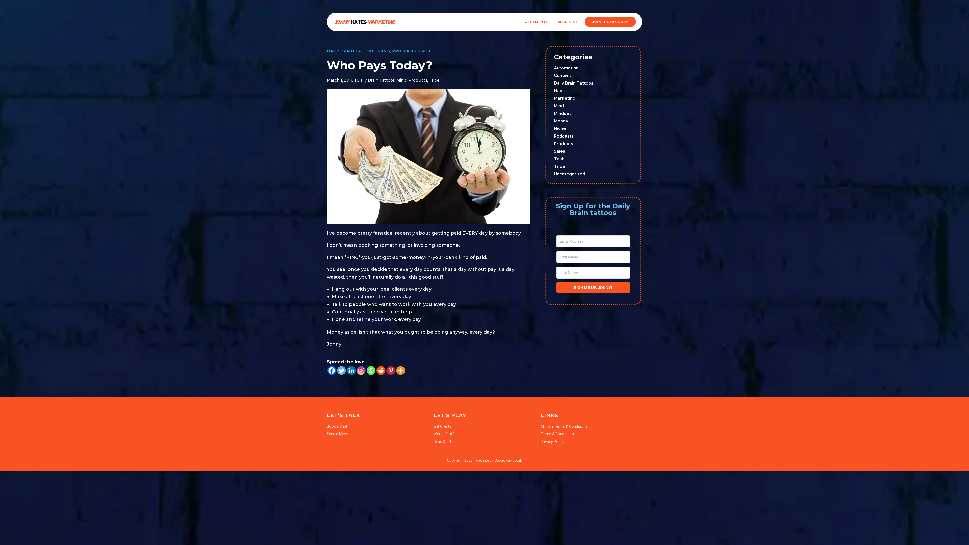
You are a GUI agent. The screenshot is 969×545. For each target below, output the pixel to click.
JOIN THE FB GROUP (610, 22)
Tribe (425, 51)
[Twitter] (341, 370)
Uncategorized (569, 174)
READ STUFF (569, 22)
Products (404, 51)
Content (562, 75)
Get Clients (536, 22)
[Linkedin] (351, 370)
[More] (400, 370)
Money (561, 121)
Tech (559, 158)
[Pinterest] (390, 370)
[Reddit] (380, 370)
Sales (559, 151)
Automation (566, 68)
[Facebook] (331, 370)
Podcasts (564, 136)
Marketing (564, 98)
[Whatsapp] (371, 370)
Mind (384, 51)
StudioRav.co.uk (508, 460)
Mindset (562, 113)
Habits (561, 90)
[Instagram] (361, 370)
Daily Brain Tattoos (351, 51)
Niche (560, 128)
